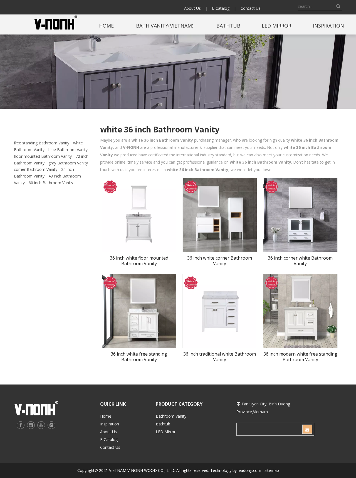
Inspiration (109, 424)
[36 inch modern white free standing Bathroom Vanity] (300, 311)
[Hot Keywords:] (338, 6)
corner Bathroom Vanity (35, 169)
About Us (192, 8)
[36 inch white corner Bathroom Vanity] (220, 215)
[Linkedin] (31, 425)
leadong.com (249, 470)
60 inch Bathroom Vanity (51, 182)
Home (105, 416)
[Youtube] (41, 425)
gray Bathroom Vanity (68, 163)
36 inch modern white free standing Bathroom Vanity (300, 356)
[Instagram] (51, 425)
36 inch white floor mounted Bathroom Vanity (139, 260)
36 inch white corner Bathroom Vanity (219, 260)
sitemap (271, 470)
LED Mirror (165, 431)
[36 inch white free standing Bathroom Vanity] (139, 311)
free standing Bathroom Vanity (41, 143)
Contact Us (251, 8)
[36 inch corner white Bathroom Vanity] (300, 215)
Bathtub (163, 424)
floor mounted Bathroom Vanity (43, 156)
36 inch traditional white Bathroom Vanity (219, 356)
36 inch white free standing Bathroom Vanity (139, 356)
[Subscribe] (307, 429)
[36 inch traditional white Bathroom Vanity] (220, 311)
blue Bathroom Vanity (68, 149)
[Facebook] (20, 425)
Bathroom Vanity (171, 416)
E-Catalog (220, 8)
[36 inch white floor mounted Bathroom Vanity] (139, 215)
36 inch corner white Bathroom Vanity (300, 260)
